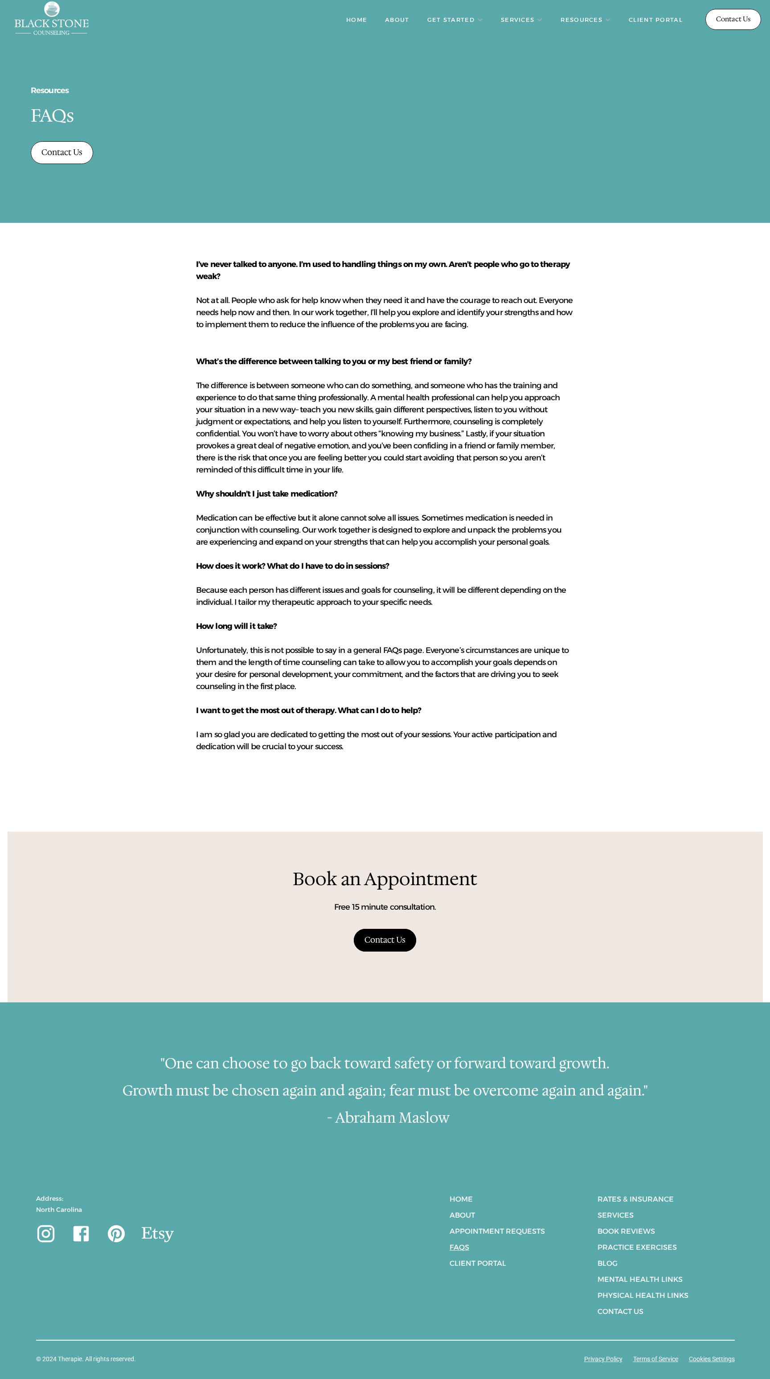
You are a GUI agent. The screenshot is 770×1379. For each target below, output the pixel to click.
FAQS (459, 1247)
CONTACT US (620, 1311)
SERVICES (616, 1215)
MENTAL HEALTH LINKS (640, 1279)
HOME (356, 19)
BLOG (608, 1263)
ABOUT (397, 19)
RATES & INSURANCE (636, 1199)
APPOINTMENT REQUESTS (497, 1231)
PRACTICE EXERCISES (637, 1247)
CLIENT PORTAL (656, 19)
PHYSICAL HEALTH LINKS (643, 1295)
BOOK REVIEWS (626, 1231)
